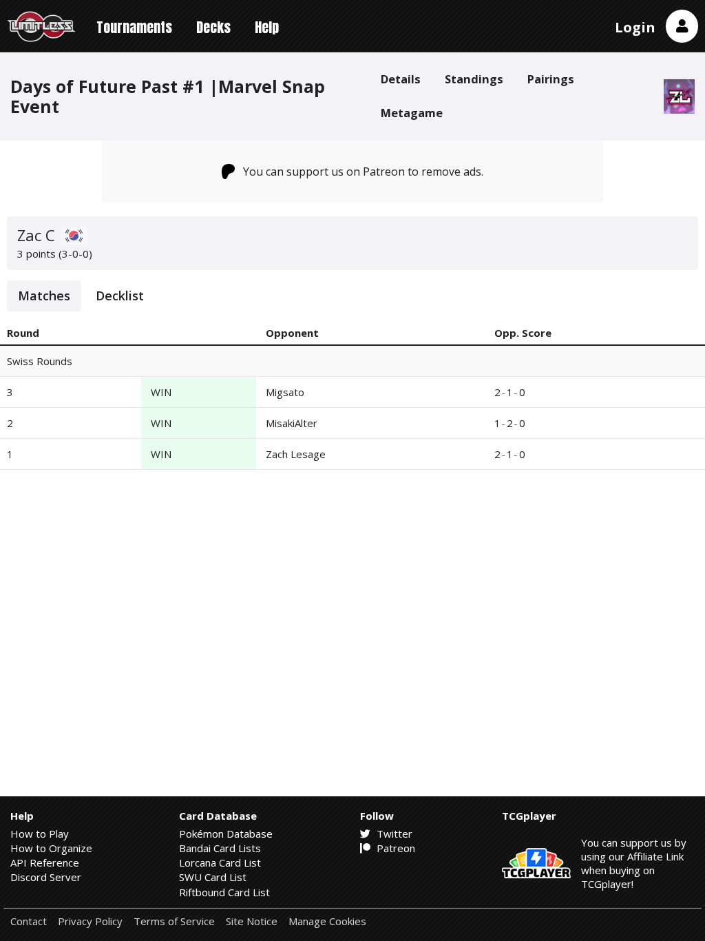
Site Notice (251, 921)
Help (267, 27)
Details (401, 79)
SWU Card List (212, 877)
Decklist (120, 295)
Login (635, 27)
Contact (28, 921)
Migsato (285, 392)
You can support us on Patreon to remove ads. (363, 171)
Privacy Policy (90, 921)
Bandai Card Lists (220, 848)
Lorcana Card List (220, 862)
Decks (213, 27)
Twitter (393, 833)
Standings (474, 79)
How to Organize (51, 848)
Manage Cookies (327, 921)
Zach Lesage (296, 454)
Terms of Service (174, 921)
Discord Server (45, 877)
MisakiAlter (291, 423)
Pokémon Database (226, 833)
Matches (44, 295)
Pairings (550, 79)
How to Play (39, 833)
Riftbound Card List (224, 892)
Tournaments (134, 27)
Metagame (412, 113)
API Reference (44, 862)
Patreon (394, 848)
